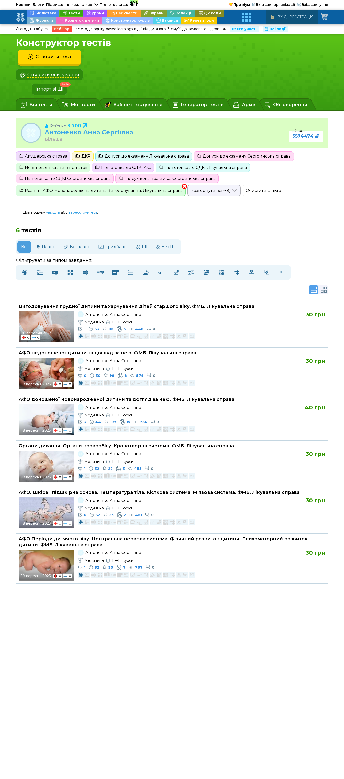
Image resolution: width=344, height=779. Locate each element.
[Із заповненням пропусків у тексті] (100, 272)
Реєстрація (301, 17)
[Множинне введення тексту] (85, 272)
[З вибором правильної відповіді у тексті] (115, 272)
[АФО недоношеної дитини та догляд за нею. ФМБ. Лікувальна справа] (46, 373)
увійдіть (53, 212)
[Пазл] (176, 272)
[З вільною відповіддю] (281, 272)
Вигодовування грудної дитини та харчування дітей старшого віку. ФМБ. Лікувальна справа (136, 306)
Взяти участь (245, 29)
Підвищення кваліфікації (72, 4)
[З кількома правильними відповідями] (40, 272)
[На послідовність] (130, 272)
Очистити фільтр (263, 190)
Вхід (282, 17)
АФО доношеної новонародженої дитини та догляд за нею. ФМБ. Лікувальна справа (126, 399)
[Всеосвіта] (20, 17)
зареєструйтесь (83, 212)
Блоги (38, 4)
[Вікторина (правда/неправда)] (191, 272)
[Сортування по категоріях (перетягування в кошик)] (160, 272)
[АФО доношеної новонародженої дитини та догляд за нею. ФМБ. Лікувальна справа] (46, 419)
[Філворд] (221, 272)
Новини (23, 4)
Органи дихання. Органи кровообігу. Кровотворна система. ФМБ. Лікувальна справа (126, 446)
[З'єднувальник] (266, 272)
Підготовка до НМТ (119, 4)
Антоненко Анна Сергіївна (89, 132)
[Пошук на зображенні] (145, 272)
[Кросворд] (236, 272)
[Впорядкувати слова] (206, 272)
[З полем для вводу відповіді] (55, 272)
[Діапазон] (251, 272)
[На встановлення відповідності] (70, 272)
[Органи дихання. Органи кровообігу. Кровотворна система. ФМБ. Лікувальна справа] (46, 466)
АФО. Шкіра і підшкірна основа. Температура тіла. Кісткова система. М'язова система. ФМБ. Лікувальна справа (159, 492)
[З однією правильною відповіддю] (24, 272)
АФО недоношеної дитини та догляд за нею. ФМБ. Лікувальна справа (107, 353)
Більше (54, 139)
